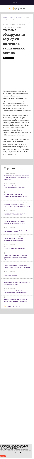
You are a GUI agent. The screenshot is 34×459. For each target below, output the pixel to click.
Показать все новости (13, 306)
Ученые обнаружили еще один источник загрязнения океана (16, 19)
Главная (5, 17)
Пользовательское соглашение (21, 449)
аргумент (17, 8)
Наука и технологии (16, 17)
